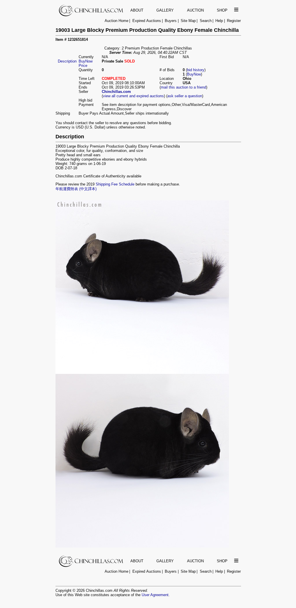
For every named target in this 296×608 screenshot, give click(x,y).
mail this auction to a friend (183, 87)
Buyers (171, 21)
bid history (195, 70)
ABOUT (136, 10)
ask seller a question (184, 96)
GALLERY (165, 10)
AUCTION (195, 10)
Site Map (188, 21)
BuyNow (194, 74)
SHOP (222, 10)
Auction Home (116, 21)
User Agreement (155, 595)
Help (219, 21)
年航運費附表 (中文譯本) (76, 189)
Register (234, 21)
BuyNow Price (85, 63)
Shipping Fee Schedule (115, 184)
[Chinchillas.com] (91, 15)
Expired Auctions (146, 21)
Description (67, 61)
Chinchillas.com (116, 91)
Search (206, 21)
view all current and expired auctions (133, 96)
